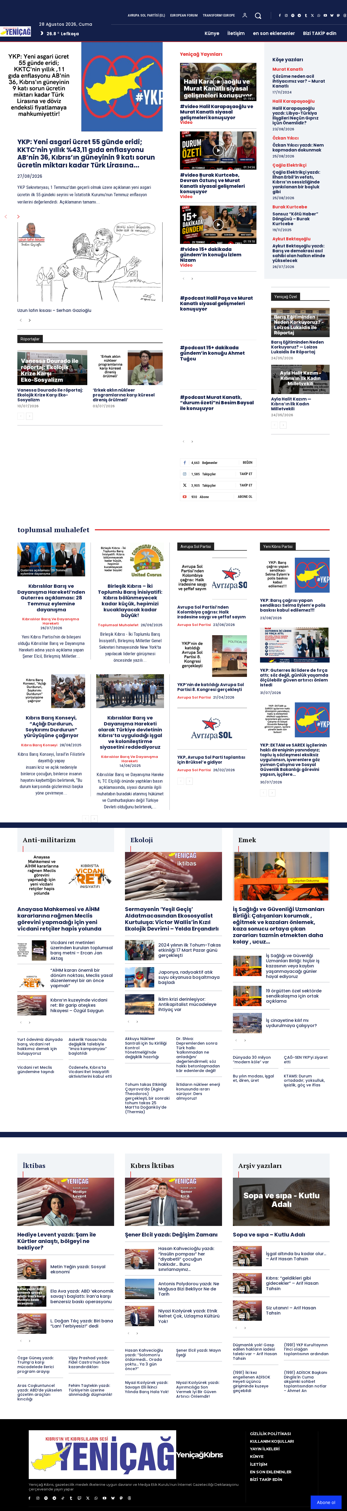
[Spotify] (293, 15)
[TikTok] (63, 1498)
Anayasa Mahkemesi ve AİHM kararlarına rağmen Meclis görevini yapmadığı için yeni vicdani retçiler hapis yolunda (59, 918)
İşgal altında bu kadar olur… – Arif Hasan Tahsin (296, 1256)
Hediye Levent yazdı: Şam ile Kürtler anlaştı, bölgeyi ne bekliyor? (56, 1241)
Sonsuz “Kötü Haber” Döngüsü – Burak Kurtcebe (295, 219)
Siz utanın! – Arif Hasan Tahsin (291, 1310)
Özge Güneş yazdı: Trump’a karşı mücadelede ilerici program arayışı (35, 1364)
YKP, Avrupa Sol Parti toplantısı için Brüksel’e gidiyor (211, 759)
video (186, 122)
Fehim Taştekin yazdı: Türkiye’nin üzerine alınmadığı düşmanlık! (90, 1390)
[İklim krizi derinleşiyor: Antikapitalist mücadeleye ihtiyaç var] (139, 1004)
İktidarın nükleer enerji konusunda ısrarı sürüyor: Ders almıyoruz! (198, 1091)
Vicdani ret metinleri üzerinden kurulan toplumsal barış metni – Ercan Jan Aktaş (81, 950)
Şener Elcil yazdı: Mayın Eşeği (198, 1353)
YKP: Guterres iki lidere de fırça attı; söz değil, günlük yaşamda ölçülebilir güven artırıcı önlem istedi (294, 677)
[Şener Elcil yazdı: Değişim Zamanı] (173, 1202)
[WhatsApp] (319, 15)
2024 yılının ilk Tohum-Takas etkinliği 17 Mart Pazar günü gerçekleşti (189, 950)
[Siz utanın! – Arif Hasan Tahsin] (247, 1310)
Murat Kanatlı (287, 69)
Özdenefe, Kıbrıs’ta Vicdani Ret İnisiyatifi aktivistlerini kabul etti (90, 1072)
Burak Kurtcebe (289, 207)
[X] (312, 15)
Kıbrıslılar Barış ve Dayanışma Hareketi (50, 621)
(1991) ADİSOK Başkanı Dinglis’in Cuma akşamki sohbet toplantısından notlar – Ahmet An (305, 1381)
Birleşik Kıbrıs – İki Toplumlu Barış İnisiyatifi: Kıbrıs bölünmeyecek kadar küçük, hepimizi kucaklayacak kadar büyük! (130, 601)
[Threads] (130, 1498)
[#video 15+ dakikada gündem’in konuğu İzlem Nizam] (218, 225)
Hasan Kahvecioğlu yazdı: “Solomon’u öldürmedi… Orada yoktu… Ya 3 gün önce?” (144, 1359)
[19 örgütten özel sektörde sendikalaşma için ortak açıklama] (247, 996)
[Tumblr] (306, 15)
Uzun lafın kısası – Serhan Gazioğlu (54, 310)
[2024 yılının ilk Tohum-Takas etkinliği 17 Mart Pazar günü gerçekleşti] (139, 950)
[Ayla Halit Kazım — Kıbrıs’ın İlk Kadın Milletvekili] (300, 379)
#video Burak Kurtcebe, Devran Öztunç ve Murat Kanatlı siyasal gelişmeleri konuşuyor (212, 183)
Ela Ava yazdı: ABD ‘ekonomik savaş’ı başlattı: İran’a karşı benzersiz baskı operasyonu (82, 1296)
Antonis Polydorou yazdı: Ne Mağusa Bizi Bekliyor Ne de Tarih (188, 1289)
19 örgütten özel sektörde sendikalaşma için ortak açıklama (294, 996)
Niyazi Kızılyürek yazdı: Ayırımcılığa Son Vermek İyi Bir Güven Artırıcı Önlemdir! (197, 1389)
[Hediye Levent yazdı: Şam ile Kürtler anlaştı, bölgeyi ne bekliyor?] (65, 1202)
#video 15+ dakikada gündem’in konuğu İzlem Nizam (210, 255)
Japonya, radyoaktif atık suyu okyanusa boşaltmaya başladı (189, 977)
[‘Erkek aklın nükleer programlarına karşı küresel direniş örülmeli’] (128, 367)
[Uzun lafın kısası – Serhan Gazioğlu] (90, 262)
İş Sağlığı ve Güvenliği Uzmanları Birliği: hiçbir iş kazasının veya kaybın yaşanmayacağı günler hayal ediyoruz (293, 966)
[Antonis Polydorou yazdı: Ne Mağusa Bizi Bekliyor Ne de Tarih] (139, 1289)
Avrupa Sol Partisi (194, 625)
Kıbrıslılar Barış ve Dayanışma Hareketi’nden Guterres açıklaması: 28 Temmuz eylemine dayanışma (51, 598)
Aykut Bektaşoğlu (291, 239)
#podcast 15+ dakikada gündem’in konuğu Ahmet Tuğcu (212, 353)
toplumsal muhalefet (118, 625)
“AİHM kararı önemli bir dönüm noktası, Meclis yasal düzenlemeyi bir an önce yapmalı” (81, 978)
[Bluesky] (332, 15)
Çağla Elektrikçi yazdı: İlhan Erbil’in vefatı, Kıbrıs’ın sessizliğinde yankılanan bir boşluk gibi (296, 182)
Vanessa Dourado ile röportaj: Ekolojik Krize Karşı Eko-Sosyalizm (50, 395)
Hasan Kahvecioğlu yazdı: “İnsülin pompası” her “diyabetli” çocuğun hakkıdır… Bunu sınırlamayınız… (186, 1259)
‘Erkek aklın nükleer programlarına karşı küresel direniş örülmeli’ (124, 395)
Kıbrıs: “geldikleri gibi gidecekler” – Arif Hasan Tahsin (292, 1283)
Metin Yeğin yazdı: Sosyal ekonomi (77, 1269)
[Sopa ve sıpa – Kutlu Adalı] (281, 1202)
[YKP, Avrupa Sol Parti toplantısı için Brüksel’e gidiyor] (212, 729)
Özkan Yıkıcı (285, 138)
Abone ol (326, 1502)
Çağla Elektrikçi (289, 165)
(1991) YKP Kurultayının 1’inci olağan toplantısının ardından (306, 1349)
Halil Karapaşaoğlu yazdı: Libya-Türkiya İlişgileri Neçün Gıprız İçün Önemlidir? (295, 115)
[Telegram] (299, 15)
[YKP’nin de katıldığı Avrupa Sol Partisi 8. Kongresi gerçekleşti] (212, 656)
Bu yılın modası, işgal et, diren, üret (253, 1078)
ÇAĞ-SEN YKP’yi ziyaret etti (306, 1060)
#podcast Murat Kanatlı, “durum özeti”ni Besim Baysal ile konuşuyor (217, 403)
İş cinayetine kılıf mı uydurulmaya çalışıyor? (291, 1023)
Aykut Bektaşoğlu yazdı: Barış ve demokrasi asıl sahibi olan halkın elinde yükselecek (298, 253)
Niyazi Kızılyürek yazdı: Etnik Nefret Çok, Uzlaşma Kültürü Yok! (189, 1316)
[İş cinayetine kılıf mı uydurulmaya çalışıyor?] (247, 1023)
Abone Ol (245, 497)
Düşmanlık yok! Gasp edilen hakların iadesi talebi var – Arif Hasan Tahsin (255, 1351)
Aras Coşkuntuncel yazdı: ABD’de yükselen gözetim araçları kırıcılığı (39, 1392)
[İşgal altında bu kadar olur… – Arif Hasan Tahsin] (247, 1256)
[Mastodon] (338, 15)
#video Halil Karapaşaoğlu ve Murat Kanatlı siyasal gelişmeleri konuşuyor (216, 112)
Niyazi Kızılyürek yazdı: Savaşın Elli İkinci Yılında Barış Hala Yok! (147, 1387)
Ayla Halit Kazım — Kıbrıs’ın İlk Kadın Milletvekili (291, 404)
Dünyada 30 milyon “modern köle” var (252, 1060)
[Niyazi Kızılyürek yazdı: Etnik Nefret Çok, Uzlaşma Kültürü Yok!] (139, 1316)
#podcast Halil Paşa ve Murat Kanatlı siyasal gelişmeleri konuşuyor (216, 303)
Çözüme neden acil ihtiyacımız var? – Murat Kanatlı (298, 81)
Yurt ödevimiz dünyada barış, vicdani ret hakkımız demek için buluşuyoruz (40, 1046)
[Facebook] (280, 15)
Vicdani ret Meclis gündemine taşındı (35, 1070)
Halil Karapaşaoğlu (293, 101)
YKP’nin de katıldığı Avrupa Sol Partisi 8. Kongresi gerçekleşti (210, 687)
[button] (258, 15)
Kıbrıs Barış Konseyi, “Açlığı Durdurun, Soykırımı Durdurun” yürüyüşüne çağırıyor (51, 726)
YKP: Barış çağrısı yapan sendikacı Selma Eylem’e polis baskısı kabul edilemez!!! (293, 605)
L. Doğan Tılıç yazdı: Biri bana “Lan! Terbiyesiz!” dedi (81, 1323)
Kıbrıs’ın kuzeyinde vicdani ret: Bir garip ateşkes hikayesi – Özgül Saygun (78, 1005)
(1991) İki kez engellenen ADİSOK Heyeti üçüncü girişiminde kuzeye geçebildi (251, 1381)
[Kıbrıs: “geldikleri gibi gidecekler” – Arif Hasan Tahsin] (247, 1283)
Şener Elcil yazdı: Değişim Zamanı (171, 1234)
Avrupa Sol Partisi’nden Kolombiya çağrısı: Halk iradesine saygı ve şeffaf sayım (211, 612)
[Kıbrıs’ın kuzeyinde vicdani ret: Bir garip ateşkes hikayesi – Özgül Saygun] (31, 1005)
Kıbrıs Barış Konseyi (39, 745)
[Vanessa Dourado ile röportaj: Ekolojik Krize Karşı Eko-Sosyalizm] (52, 367)
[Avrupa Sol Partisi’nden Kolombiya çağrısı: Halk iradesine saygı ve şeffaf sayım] (212, 578)
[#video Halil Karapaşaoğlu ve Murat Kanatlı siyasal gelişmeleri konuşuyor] (218, 82)
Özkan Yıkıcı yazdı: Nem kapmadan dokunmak (298, 147)
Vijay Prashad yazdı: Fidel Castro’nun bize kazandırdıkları (89, 1362)
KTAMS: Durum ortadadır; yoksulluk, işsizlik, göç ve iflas (304, 1080)
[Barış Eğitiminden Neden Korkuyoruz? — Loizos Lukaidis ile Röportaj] (300, 322)
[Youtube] (325, 15)
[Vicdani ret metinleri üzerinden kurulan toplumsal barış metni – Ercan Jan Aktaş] (31, 950)
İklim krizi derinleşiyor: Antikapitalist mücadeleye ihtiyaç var (187, 1004)
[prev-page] (5, 216)
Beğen (247, 462)
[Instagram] (286, 15)
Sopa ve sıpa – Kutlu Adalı (269, 1234)
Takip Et (246, 474)
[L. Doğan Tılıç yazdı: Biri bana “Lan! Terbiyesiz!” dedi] (31, 1323)
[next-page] (18, 216)
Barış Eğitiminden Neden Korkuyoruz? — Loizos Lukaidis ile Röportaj (297, 347)
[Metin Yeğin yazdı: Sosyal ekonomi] (31, 1269)
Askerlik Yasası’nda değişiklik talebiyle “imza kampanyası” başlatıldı (88, 1046)
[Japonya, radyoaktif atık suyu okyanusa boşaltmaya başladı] (139, 977)
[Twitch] (79, 1498)
